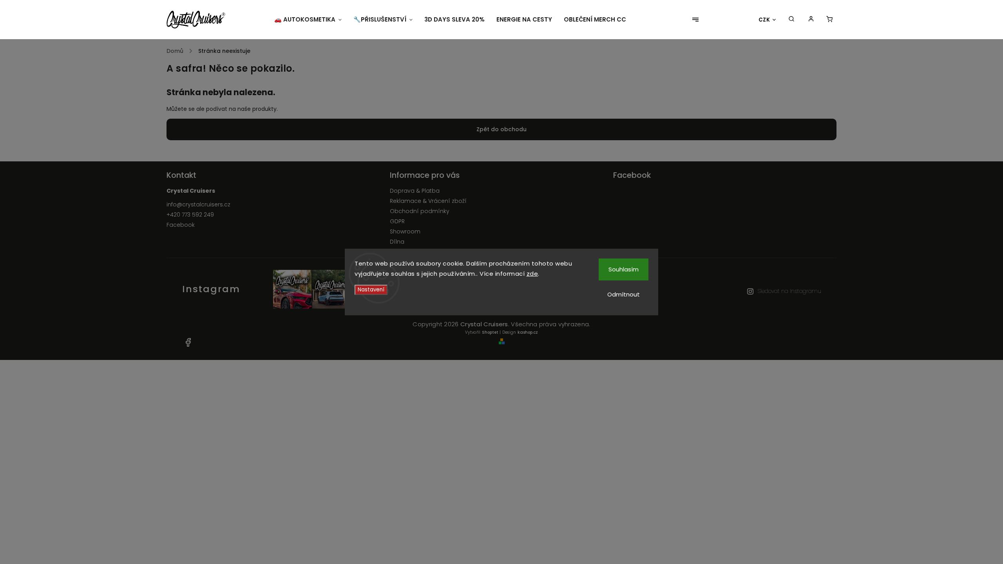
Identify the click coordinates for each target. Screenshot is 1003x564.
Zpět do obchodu (501, 129)
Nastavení (371, 289)
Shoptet (490, 332)
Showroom (405, 231)
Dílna (397, 242)
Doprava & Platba (415, 191)
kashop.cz (528, 332)
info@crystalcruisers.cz (198, 204)
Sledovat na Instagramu (789, 291)
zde (532, 273)
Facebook (181, 225)
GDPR (397, 221)
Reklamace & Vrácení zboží (428, 201)
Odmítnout (623, 294)
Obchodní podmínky (419, 211)
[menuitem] (311, 19)
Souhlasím (623, 269)
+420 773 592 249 (190, 215)
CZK (764, 20)
